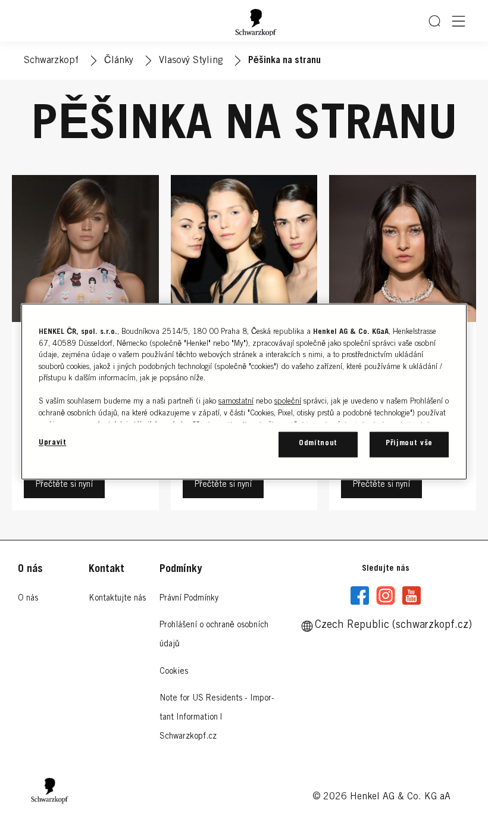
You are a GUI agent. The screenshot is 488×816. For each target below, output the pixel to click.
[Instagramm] (386, 595)
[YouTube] (411, 595)
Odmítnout (318, 444)
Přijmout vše (409, 444)
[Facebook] (360, 595)
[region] (244, 392)
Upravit (53, 444)
